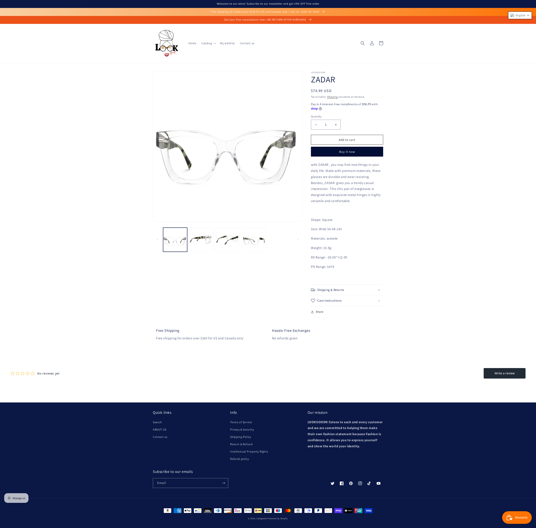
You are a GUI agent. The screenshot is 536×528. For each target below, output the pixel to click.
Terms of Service (241, 422)
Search (157, 422)
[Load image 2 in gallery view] (201, 240)
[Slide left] (157, 239)
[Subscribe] (223, 483)
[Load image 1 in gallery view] (175, 240)
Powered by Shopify (278, 518)
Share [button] (319, 312)
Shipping (332, 96)
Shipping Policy (240, 437)
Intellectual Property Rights (249, 451)
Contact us (160, 437)
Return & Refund (241, 444)
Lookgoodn (261, 518)
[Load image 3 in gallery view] (228, 240)
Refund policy (239, 459)
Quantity (316, 116)
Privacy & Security (242, 429)
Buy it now (347, 152)
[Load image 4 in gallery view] (254, 240)
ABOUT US (159, 429)
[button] (208, 43)
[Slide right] (298, 239)
